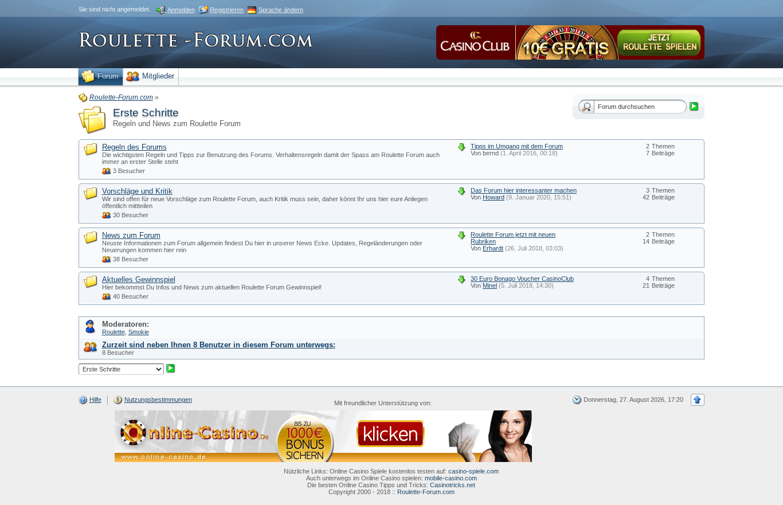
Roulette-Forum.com (426, 491)
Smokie (138, 331)
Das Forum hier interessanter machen (524, 190)
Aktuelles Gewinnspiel (138, 279)
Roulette (113, 331)
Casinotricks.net (452, 484)
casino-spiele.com (473, 471)
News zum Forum (131, 235)
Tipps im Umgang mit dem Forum (517, 146)
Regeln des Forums (134, 147)
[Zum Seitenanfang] (697, 399)
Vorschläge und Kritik (137, 191)
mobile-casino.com (451, 478)
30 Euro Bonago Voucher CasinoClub (522, 278)
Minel (490, 285)
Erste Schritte (146, 113)
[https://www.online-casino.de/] (323, 435)
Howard (493, 197)
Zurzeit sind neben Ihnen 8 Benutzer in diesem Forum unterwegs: (218, 344)
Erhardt (493, 248)
